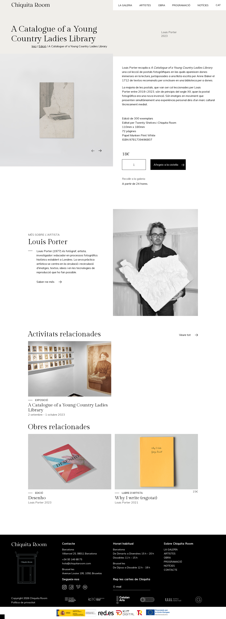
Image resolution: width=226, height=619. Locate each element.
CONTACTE (170, 569)
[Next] (100, 150)
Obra (161, 5)
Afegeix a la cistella (166, 164)
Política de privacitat (23, 602)
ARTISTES (170, 553)
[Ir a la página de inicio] (56, 5)
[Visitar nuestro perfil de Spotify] (85, 588)
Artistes (145, 5)
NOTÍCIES (169, 565)
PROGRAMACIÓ (173, 561)
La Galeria (125, 5)
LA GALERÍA (171, 549)
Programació (181, 5)
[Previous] (93, 150)
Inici (34, 46)
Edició (42, 46)
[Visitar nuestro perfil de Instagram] (64, 588)
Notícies (203, 5)
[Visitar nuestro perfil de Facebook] (71, 588)
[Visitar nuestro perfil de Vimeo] (78, 588)
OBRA (167, 557)
